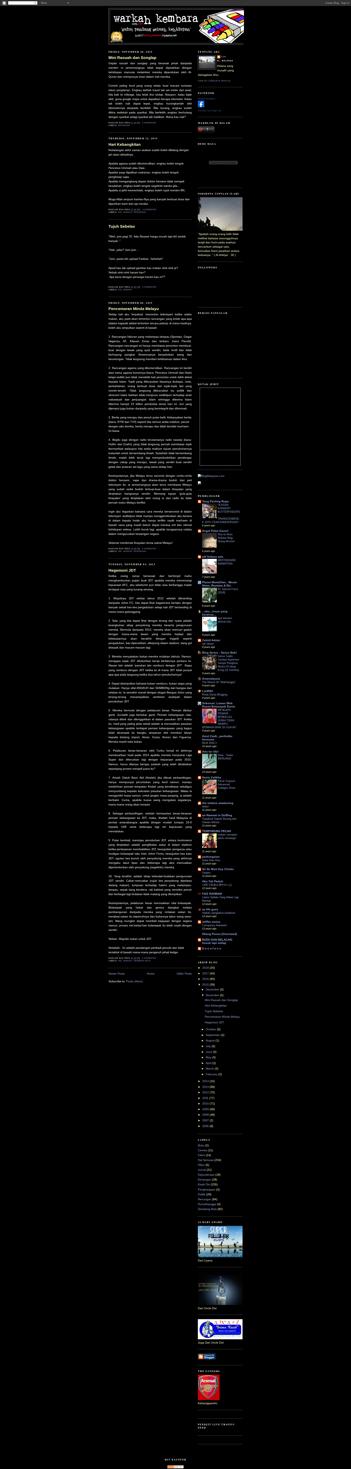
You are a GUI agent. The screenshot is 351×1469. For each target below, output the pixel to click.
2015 (206, 984)
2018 (206, 967)
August (211, 1040)
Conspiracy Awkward (214, 925)
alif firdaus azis (212, 556)
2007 (206, 1120)
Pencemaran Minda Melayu (133, 309)
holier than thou (211, 860)
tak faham (208, 643)
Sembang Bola (142, 961)
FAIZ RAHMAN (212, 893)
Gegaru (206, 872)
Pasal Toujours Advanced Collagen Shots (227, 784)
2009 (206, 1109)
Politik (201, 1194)
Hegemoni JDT (122, 570)
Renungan (140, 212)
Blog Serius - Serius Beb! (219, 652)
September (213, 1035)
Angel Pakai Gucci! (215, 530)
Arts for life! (210, 751)
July (209, 1046)
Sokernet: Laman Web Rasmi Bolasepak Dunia (218, 705)
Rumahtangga (207, 1204)
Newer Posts (116, 973)
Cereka (202, 1150)
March (210, 1068)
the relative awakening (217, 803)
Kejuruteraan (206, 1174)
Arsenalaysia (211, 678)
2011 (205, 1098)
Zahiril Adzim (211, 640)
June (209, 1051)
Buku (201, 1145)
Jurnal (202, 1169)
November (213, 995)
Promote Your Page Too (209, 110)
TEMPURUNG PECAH (216, 831)
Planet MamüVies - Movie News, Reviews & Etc (219, 584)
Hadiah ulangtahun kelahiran (218, 912)
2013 (206, 1086)
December (213, 989)
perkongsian (211, 856)
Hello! (205, 806)
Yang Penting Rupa (215, 501)
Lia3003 (207, 691)
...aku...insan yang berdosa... (215, 613)
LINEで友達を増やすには (217, 884)
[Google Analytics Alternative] (175, 1467)
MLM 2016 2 (209, 742)
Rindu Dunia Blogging (214, 694)
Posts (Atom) (134, 981)
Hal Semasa (125, 212)
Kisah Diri (204, 1184)
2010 (206, 1103)
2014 (206, 1081)
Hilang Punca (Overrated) (219, 934)
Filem (201, 1155)
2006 (206, 1126)
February (212, 1074)
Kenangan (124, 125)
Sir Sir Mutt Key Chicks (218, 869)
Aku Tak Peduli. (213, 881)
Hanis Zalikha (211, 777)
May (209, 1057)
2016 (206, 978)
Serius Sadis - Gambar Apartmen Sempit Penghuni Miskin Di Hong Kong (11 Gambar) (228, 663)
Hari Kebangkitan (124, 144)
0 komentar (149, 123)
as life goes (210, 909)
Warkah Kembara (206, 98)
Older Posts (184, 973)
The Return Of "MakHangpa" (219, 682)
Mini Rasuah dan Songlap (132, 57)
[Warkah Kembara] (201, 106)
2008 (206, 1114)
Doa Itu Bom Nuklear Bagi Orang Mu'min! (226, 538)
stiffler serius (211, 921)
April (209, 1063)
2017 (206, 973)
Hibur (201, 1164)
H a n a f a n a (211, 948)
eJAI (223, 57)
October (211, 1029)
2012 (206, 1092)
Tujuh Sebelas (121, 226)
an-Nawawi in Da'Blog (217, 815)
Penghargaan (206, 1189)
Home (151, 973)
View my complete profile (214, 81)
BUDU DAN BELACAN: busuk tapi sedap (217, 941)
